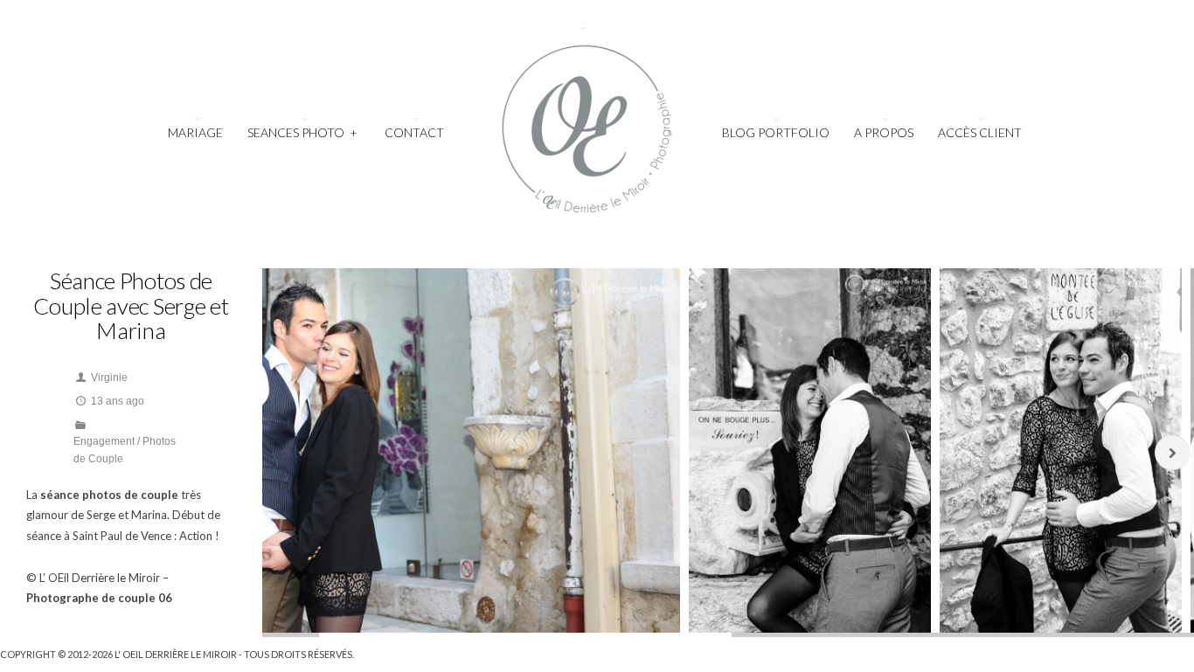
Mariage (195, 132)
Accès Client (980, 132)
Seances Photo (302, 132)
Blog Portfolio (776, 132)
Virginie (109, 377)
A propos (883, 132)
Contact (414, 132)
